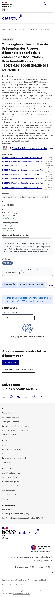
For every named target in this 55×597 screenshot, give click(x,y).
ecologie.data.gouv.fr (10, 486)
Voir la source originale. (14, 272)
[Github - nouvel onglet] (33, 396)
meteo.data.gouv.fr (9, 477)
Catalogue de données (10, 421)
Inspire (8, 263)
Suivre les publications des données (15, 426)
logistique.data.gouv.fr (10, 499)
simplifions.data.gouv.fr (11, 473)
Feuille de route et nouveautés (13, 449)
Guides (4, 445)
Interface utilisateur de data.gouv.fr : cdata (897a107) (22, 518)
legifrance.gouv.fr (23, 567)
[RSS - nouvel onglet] (41, 396)
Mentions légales (8, 585)
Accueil (5, 29)
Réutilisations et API (31, 284)
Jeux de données (17, 29)
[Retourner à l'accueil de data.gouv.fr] (12, 17)
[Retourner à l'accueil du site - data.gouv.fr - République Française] (29, 533)
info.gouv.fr (42, 567)
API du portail (7, 509)
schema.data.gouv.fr (10, 434)
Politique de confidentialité (38, 580)
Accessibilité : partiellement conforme (30, 585)
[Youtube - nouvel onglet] (26, 396)
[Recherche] (45, 3)
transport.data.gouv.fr (10, 481)
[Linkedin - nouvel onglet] (3, 396)
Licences (5, 580)
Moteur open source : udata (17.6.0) (15, 514)
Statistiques (6, 462)
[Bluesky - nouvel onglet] (18, 396)
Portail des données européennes (15, 430)
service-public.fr (43, 572)
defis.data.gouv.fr (9, 490)
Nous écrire (6, 454)
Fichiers (9, 284)
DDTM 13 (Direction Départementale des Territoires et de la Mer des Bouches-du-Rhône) (23, 157)
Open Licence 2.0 (20, 593)
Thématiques (7, 413)
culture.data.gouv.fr (9, 494)
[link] (10, 362)
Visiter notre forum (33, 301)
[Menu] (51, 3)
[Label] (3, 259)
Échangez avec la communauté (14, 458)
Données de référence (10, 417)
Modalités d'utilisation (18, 580)
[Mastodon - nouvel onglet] (11, 396)
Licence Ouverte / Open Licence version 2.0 (25, 197)
